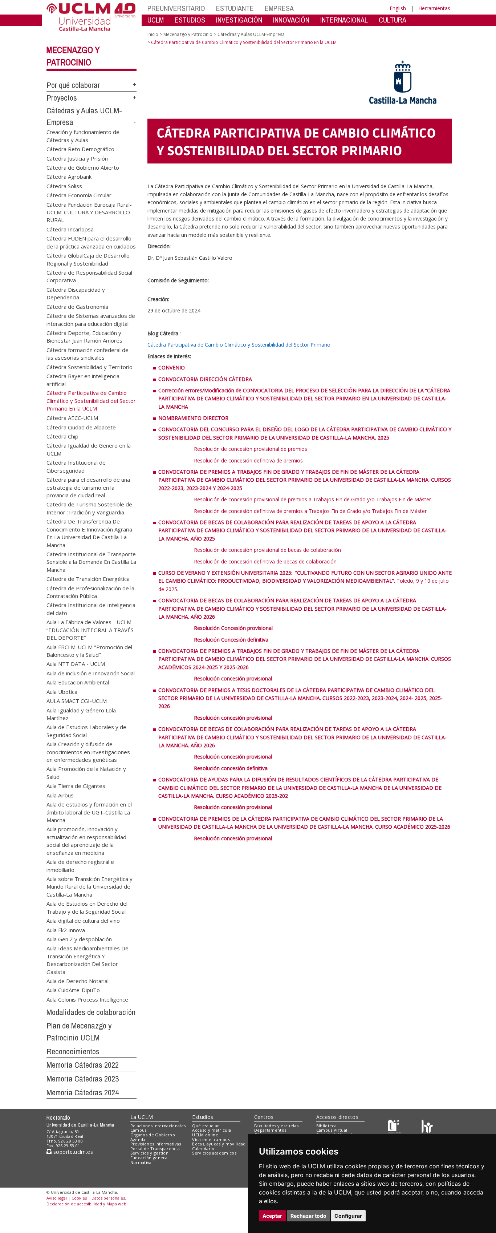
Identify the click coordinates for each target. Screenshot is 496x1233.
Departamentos (270, 1130)
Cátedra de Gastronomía (77, 306)
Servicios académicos (214, 1153)
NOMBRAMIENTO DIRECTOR (193, 418)
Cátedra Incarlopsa (70, 229)
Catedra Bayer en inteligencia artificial (82, 379)
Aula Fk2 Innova (65, 929)
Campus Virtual (331, 1130)
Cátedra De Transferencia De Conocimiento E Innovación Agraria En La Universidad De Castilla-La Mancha (89, 533)
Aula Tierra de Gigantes (75, 785)
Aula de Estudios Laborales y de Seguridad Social (86, 730)
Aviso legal (56, 1198)
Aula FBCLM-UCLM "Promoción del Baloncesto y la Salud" (89, 650)
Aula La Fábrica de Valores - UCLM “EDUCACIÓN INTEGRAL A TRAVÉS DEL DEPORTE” (90, 629)
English (398, 8)
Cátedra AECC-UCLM (72, 417)
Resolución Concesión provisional (233, 627)
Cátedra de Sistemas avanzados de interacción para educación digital (90, 319)
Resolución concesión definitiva (231, 768)
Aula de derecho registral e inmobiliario (80, 865)
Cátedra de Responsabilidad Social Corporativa (89, 276)
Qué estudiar (205, 1125)
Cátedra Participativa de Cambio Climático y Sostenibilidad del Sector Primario (238, 344)
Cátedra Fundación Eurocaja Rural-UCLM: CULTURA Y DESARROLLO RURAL (89, 212)
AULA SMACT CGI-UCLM (76, 700)
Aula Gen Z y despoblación (79, 938)
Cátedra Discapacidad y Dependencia (75, 293)
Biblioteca (326, 1125)
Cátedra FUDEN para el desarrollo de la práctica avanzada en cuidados (91, 242)
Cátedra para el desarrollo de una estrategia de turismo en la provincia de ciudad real (88, 487)
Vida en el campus (211, 1139)
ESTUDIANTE (235, 8)
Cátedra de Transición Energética (88, 578)
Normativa (141, 1162)
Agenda (138, 1139)
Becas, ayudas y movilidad (218, 1144)
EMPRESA (279, 8)
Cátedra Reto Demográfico (80, 149)
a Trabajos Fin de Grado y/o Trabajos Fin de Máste (364, 511)
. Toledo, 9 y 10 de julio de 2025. (305, 581)
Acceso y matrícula (211, 1130)
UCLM (155, 20)
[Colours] (427, 1127)
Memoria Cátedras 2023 (82, 1078)
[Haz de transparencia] (394, 1127)
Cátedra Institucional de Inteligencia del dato (90, 608)
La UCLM (141, 1116)
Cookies (79, 1198)
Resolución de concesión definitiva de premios (248, 460)
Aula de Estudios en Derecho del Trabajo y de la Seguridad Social (86, 907)
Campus (138, 1130)
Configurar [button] (348, 1216)
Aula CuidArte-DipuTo (73, 990)
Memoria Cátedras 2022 (82, 1064)
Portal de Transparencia (155, 1148)
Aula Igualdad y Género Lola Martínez (81, 713)
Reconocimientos (72, 1051)
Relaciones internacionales (158, 1125)
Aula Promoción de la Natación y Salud (86, 772)
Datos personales (108, 1198)
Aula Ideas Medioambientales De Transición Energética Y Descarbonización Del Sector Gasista (87, 960)
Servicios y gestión (149, 1153)
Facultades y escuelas (276, 1125)
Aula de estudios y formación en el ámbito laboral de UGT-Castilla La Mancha (89, 812)
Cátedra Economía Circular (78, 195)
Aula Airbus (60, 795)
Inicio (152, 34)
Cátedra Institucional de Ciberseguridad (76, 466)
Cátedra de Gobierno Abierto (82, 167)
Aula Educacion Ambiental (77, 682)
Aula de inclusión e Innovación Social (90, 672)
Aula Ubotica (61, 691)
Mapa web (116, 1203)
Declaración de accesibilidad (74, 1203)
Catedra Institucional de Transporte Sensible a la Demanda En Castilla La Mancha (91, 561)
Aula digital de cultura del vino (83, 920)
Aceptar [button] (272, 1216)
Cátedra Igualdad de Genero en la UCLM (88, 449)
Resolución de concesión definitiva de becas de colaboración (265, 561)
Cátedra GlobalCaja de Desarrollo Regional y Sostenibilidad (88, 259)
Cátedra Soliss (64, 185)
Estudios (202, 1116)
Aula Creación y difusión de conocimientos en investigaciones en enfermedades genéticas (88, 751)
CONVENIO (171, 367)
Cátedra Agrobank (69, 176)
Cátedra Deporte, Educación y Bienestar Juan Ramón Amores (84, 336)
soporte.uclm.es (72, 1151)
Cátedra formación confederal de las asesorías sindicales (87, 353)
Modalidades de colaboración (90, 1012)
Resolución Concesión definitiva (231, 639)
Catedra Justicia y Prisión (77, 158)
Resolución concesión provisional (233, 678)
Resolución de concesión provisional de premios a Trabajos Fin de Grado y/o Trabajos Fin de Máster (312, 499)
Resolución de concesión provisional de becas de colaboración (267, 549)
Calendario (203, 1148)
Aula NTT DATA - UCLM (75, 663)
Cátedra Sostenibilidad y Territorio (89, 366)
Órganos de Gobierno (152, 1134)
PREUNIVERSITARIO (176, 8)
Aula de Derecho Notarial (77, 981)
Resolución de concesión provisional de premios (250, 448)
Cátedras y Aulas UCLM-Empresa (251, 34)
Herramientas (434, 8)
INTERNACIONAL (344, 20)
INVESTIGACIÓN (239, 20)
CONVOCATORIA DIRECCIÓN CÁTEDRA (205, 379)
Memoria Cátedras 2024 (82, 1092)
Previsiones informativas (155, 1144)
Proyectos (61, 97)
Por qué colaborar (73, 85)
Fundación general (149, 1157)
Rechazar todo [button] (308, 1216)
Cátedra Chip (62, 436)
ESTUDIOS (190, 20)
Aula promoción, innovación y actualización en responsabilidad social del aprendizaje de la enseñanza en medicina (86, 840)
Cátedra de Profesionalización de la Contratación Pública (90, 591)
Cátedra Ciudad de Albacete (81, 426)
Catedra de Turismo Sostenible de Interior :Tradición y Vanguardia (89, 508)
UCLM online (205, 1134)
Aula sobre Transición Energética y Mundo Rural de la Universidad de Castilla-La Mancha (89, 886)
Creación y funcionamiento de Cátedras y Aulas (82, 135)
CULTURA (392, 20)
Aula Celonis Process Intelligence (87, 999)
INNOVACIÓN (291, 20)
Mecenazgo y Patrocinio (187, 34)
